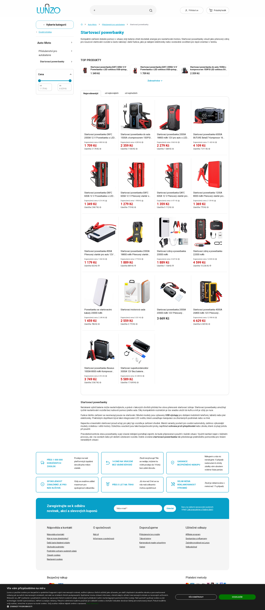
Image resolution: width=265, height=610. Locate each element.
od (41, 86)
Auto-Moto (92, 24)
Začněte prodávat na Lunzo (198, 543)
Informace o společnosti (103, 538)
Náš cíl (96, 534)
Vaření (142, 547)
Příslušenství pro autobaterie (113, 24)
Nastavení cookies (55, 559)
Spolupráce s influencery (196, 538)
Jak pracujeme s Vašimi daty (199, 509)
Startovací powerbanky (52, 61)
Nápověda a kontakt (55, 534)
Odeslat (170, 508)
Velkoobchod (191, 547)
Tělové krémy (145, 538)
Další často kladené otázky (58, 543)
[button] (88, 606)
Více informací (92, 603)
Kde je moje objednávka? (57, 538)
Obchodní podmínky (55, 547)
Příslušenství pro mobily (149, 534)
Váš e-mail (122, 508)
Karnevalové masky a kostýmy (152, 543)
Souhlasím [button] (237, 597)
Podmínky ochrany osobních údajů (62, 551)
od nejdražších (131, 93)
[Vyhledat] (150, 10)
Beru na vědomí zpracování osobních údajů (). (197, 508)
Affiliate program (193, 534)
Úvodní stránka (45, 32)
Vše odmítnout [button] (196, 597)
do (60, 86)
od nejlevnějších (112, 93)
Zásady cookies (53, 555)
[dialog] (132, 597)
